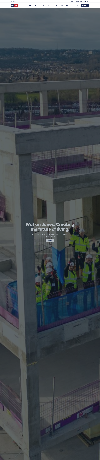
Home (30, 5)
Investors (71, 1)
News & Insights (79, 1)
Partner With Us (86, 1)
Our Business (46, 5)
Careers (55, 5)
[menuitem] (72, 1)
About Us (37, 5)
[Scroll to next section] (50, 456)
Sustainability (64, 5)
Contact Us (85, 5)
